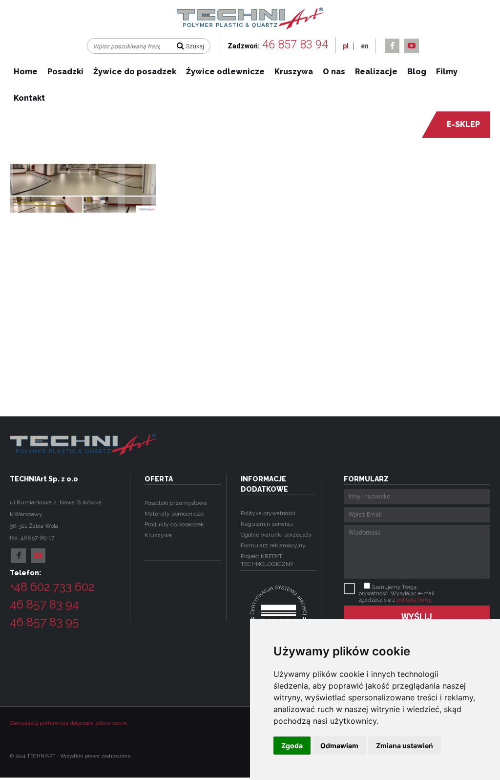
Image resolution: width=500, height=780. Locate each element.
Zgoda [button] (292, 745)
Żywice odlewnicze (225, 71)
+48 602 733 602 (52, 587)
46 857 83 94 (295, 44)
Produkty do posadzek (174, 524)
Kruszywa (293, 71)
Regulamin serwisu (267, 523)
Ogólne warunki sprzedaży (276, 534)
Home (26, 71)
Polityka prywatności (268, 513)
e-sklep (463, 124)
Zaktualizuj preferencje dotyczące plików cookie (68, 723)
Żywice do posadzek (134, 71)
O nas (334, 71)
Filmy (447, 71)
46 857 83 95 (44, 622)
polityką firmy (413, 600)
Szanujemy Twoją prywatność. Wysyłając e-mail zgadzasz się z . (396, 593)
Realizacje (376, 71)
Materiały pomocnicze (174, 513)
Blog (416, 71)
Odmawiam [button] (339, 745)
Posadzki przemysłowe (176, 502)
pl (346, 46)
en (365, 46)
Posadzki (65, 71)
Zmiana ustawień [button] (404, 745)
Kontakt (29, 98)
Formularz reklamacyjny (273, 545)
